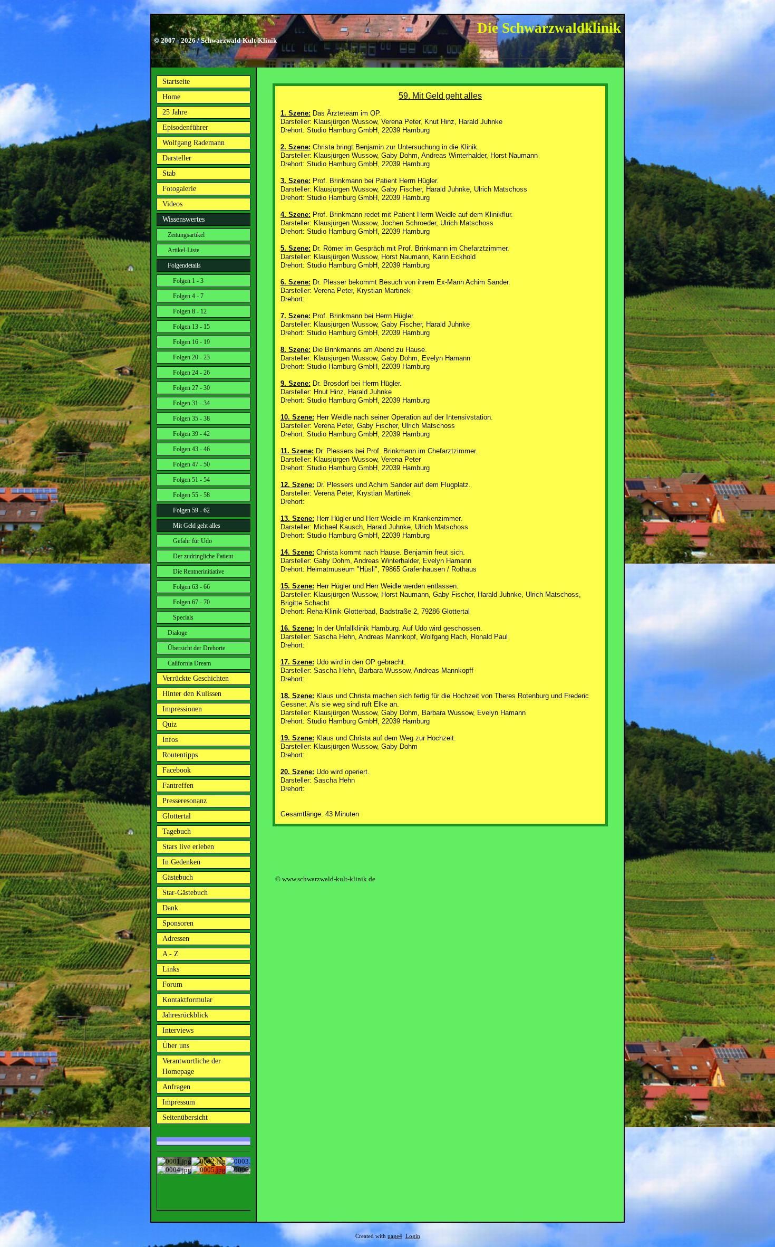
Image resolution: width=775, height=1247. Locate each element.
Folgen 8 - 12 (190, 311)
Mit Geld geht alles (196, 525)
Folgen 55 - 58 (191, 495)
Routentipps (180, 755)
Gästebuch (177, 877)
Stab (169, 173)
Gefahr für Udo (192, 541)
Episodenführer (185, 127)
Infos (170, 740)
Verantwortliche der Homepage (191, 1066)
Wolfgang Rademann (193, 143)
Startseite (176, 81)
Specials (183, 617)
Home (171, 97)
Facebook (176, 770)
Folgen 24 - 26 (191, 372)
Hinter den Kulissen (191, 694)
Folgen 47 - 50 (191, 464)
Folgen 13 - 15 (191, 326)
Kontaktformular (187, 1000)
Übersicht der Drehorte (196, 648)
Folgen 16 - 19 (191, 342)
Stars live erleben (188, 847)
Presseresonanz (184, 801)
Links (170, 969)
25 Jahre (174, 112)
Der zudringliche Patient (203, 556)
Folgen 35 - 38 (191, 418)
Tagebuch (176, 831)
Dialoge (177, 632)
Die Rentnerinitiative (198, 571)
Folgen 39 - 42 (191, 433)
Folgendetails (184, 265)
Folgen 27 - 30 (191, 388)
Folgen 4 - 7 (188, 296)
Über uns (175, 1046)
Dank (170, 908)
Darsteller (176, 158)
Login (412, 1236)
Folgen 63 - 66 (191, 587)
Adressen (175, 939)
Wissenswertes (183, 219)
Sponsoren (177, 923)
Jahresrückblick (185, 1015)
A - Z (170, 954)
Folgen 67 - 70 (191, 602)
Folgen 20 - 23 (191, 357)
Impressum (178, 1102)
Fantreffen (177, 785)
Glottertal (176, 816)
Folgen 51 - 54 (191, 479)
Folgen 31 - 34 (191, 403)
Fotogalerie (179, 189)
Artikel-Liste (183, 250)
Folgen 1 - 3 (188, 280)
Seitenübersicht (185, 1117)
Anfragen (176, 1087)
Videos (172, 204)
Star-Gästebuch (185, 893)
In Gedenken (181, 862)
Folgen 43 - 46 (191, 449)
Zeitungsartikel (186, 235)
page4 (395, 1236)
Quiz (169, 724)
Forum (172, 984)
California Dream (189, 663)
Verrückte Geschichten (195, 678)
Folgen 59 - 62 (191, 510)
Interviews (177, 1030)
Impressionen (182, 709)
